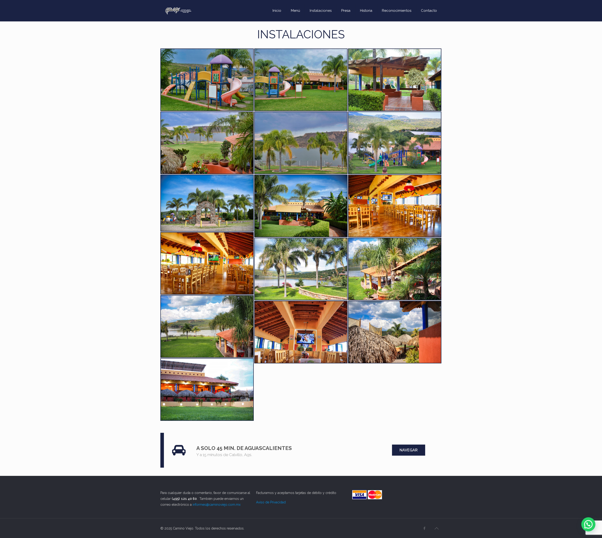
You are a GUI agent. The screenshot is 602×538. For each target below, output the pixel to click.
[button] (588, 524)
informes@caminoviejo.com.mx (217, 504)
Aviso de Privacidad (271, 502)
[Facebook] (424, 528)
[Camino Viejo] (178, 7)
